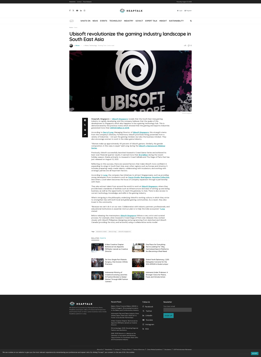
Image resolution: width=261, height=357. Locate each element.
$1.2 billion (143, 155)
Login (180, 10)
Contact (79, 2)
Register (189, 10)
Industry (128, 21)
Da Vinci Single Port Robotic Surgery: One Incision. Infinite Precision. (116, 262)
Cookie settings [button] (243, 353)
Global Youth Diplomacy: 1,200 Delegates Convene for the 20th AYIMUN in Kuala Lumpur (157, 262)
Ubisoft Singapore (120, 119)
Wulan (77, 45)
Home (71, 27)
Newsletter (72, 2)
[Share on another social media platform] (85, 134)
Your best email (169, 306)
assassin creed (101, 231)
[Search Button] (191, 21)
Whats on (85, 21)
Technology (115, 21)
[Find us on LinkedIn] (81, 10)
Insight (163, 21)
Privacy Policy (126, 349)
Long (105, 175)
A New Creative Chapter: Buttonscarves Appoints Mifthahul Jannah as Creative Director (124, 323)
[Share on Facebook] (85, 120)
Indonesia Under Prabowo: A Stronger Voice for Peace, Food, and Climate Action (157, 274)
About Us (100, 349)
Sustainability (176, 21)
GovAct (139, 21)
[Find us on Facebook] (69, 10)
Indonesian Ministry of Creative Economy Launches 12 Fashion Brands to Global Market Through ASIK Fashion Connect (116, 277)
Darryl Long (108, 132)
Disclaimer (167, 349)
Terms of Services (138, 349)
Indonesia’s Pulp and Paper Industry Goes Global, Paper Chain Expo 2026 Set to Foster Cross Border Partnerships (125, 315)
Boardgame (146, 177)
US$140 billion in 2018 (119, 128)
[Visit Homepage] (131, 10)
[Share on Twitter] (85, 125)
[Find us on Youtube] (77, 10)
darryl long (112, 231)
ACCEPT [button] (254, 353)
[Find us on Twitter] (73, 10)
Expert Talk (151, 21)
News (95, 21)
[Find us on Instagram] (84, 10)
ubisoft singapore (124, 231)
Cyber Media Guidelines (154, 349)
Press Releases (87, 2)
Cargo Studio (134, 177)
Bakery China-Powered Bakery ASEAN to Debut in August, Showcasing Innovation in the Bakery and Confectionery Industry (125, 308)
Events (103, 21)
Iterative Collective (160, 177)
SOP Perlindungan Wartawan (183, 349)
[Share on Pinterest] (85, 130)
